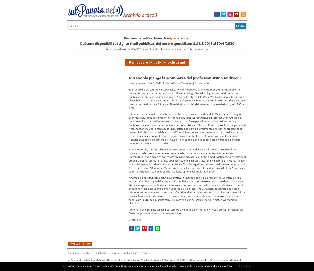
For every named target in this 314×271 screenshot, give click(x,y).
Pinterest (144, 228)
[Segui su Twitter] (223, 14)
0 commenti (201, 83)
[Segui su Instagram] (230, 14)
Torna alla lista (80, 244)
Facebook (131, 228)
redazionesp (139, 83)
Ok (236, 266)
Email (157, 228)
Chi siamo (73, 253)
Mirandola (187, 83)
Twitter (137, 228)
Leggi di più (245, 266)
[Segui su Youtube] (236, 14)
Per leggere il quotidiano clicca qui (157, 62)
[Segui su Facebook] (217, 14)
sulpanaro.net (178, 38)
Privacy (115, 253)
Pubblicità (101, 253)
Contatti (87, 253)
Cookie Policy (130, 253)
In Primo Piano (171, 83)
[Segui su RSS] (243, 14)
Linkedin (150, 228)
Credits (145, 253)
